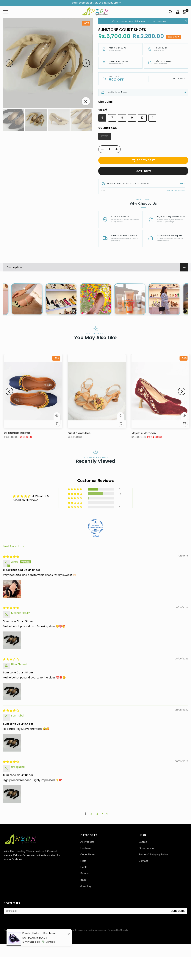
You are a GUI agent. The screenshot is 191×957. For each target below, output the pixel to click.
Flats (83, 860)
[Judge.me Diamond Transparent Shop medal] (95, 526)
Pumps (84, 873)
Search (143, 841)
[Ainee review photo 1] (12, 589)
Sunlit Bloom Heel (36, 433)
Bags (83, 879)
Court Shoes (87, 854)
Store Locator (147, 848)
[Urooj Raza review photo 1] (12, 794)
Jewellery (85, 885)
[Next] (86, 63)
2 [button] (91, 814)
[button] (75, 489)
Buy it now (143, 171)
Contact (143, 860)
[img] (11, 557)
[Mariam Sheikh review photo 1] (12, 640)
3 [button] (97, 814)
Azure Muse (160, 433)
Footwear (86, 848)
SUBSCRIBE (178, 911)
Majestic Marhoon (101, 433)
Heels (83, 866)
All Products (87, 841)
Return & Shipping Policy (153, 854)
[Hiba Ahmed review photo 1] (12, 691)
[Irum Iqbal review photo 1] (12, 743)
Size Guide (105, 102)
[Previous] (9, 63)
